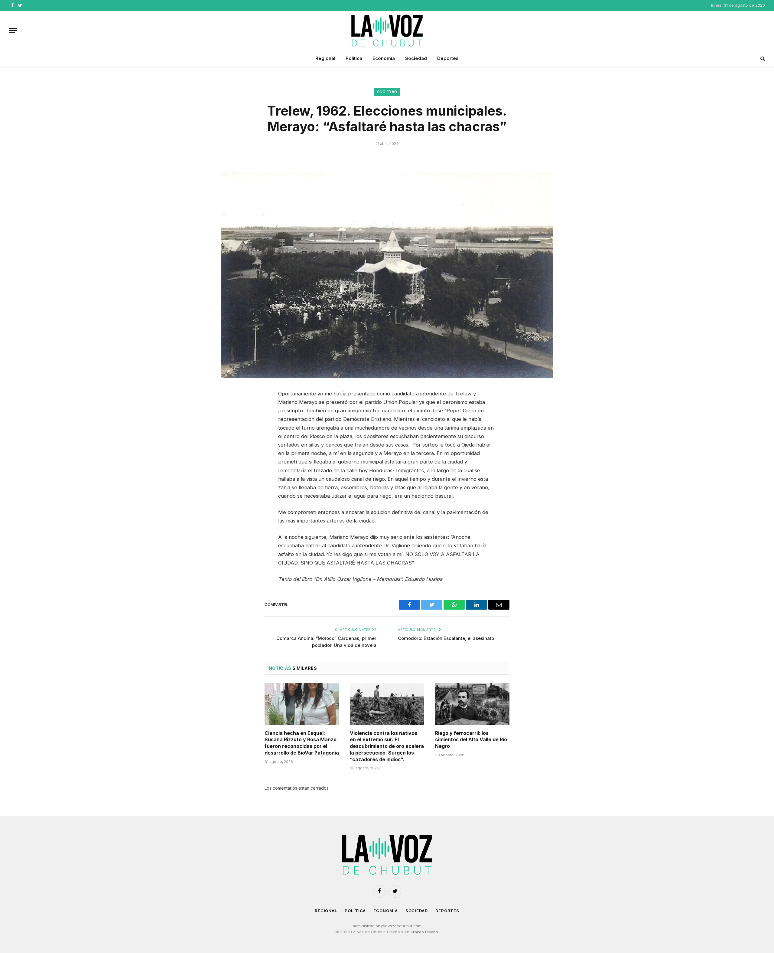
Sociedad (416, 58)
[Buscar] (762, 58)
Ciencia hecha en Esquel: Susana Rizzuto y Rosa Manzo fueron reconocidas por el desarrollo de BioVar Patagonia (302, 743)
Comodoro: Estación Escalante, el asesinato (446, 638)
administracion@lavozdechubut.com (387, 925)
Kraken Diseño (424, 931)
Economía (383, 58)
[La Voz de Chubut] (387, 30)
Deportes (448, 58)
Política (354, 58)
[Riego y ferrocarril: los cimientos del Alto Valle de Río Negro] (472, 704)
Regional (325, 58)
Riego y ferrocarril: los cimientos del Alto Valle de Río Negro (471, 739)
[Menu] (13, 31)
